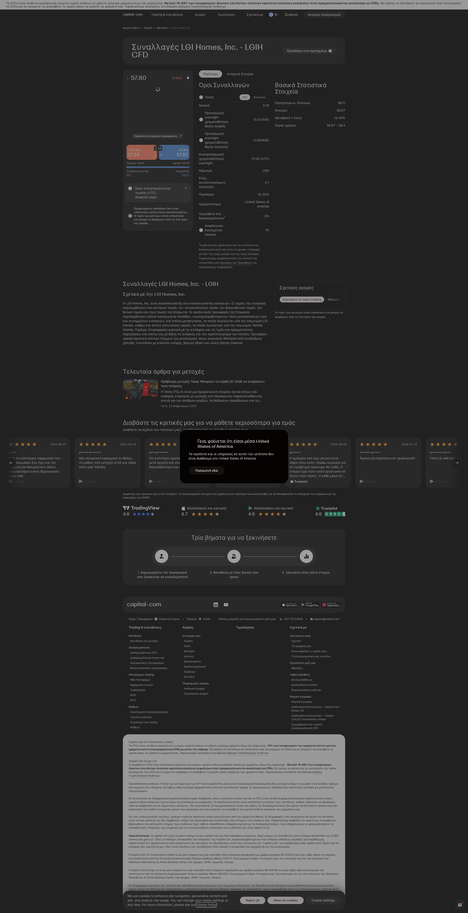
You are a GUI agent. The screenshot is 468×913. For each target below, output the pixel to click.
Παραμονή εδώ (206, 470)
